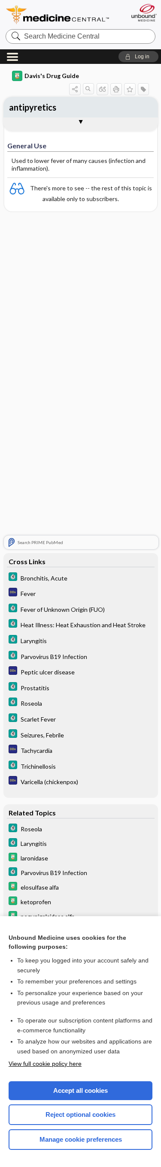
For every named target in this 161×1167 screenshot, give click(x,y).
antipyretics (32, 107)
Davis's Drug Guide (51, 75)
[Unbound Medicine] (144, 12)
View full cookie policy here (45, 1063)
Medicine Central (58, 14)
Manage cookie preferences (80, 1139)
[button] (138, 56)
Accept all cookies (80, 1090)
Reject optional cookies (80, 1114)
